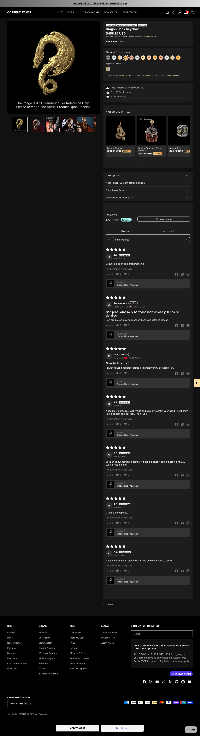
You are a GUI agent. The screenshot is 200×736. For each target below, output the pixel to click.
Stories (42, 668)
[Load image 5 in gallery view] (85, 124)
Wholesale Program (48, 653)
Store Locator (45, 643)
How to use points (78, 668)
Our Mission (44, 637)
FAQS (72, 643)
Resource (43, 663)
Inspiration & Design (48, 674)
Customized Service (17, 663)
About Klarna (107, 643)
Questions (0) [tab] (169, 231)
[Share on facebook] (176, 274)
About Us (43, 632)
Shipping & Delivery (79, 653)
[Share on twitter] (182, 274)
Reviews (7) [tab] (126, 231)
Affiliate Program (47, 658)
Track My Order (77, 637)
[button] (73, 12)
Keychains (12, 658)
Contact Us (75, 632)
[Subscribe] (189, 633)
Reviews (74, 648)
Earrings (11, 632)
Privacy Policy (108, 637)
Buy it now (122, 728)
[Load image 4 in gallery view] (68, 124)
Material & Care (77, 663)
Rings (10, 637)
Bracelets (11, 653)
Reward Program (47, 648)
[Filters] (109, 239)
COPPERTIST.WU (22, 714)
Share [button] (110, 604)
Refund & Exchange (79, 658)
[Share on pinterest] (188, 274)
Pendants (11, 648)
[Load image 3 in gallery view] (52, 124)
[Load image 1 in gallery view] (19, 124)
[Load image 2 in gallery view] (36, 124)
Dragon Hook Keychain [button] (127, 285)
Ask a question (164, 219)
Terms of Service (109, 632)
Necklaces (12, 668)
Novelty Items (14, 643)
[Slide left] (9, 124)
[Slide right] (98, 124)
